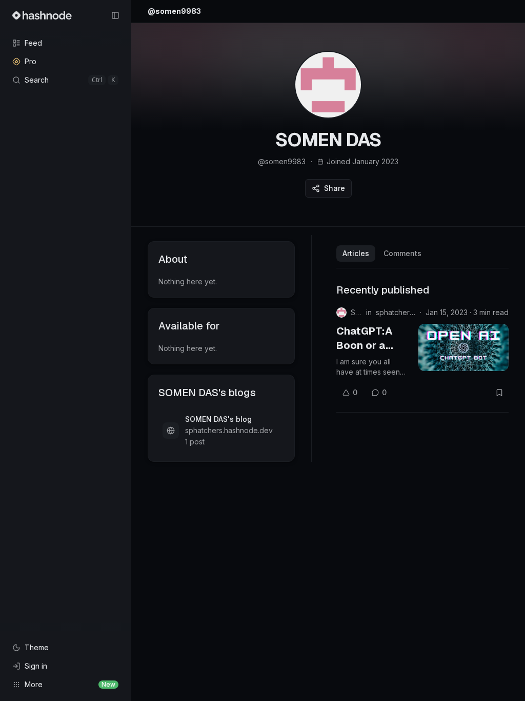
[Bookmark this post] (499, 392)
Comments (402, 253)
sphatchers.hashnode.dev (396, 312)
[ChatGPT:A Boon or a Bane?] (463, 347)
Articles (355, 253)
